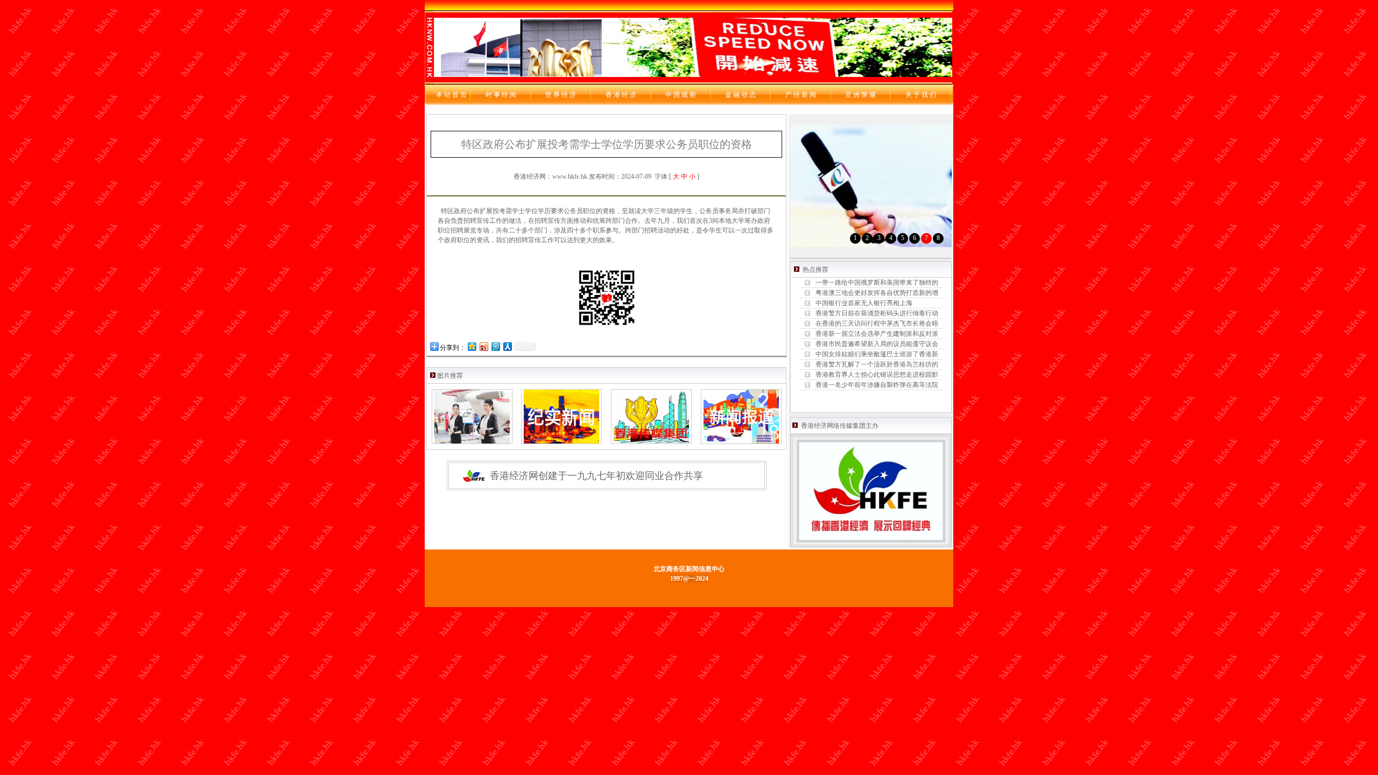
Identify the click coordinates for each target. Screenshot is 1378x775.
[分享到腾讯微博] (495, 346)
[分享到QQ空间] (471, 346)
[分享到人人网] (507, 346)
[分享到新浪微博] (483, 346)
